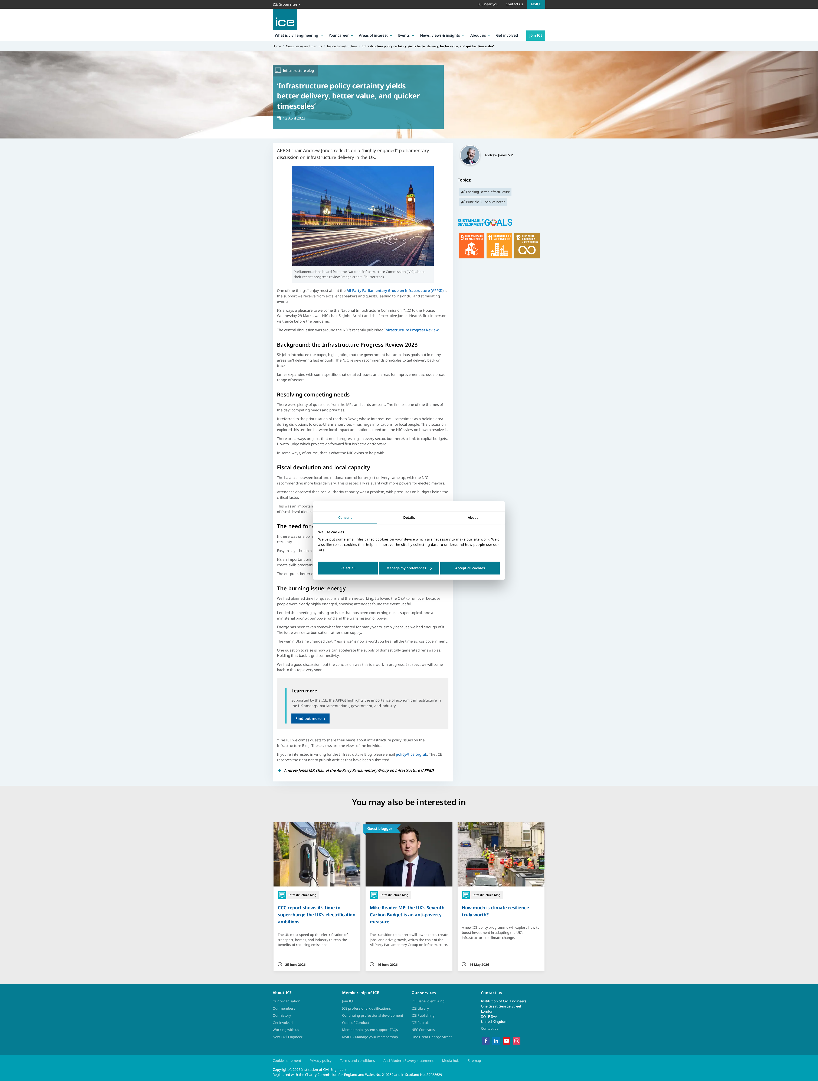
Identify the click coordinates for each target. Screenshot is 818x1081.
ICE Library (420, 1008)
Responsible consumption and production (527, 245)
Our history (282, 1015)
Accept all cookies (470, 568)
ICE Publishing (423, 1015)
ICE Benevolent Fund (428, 1001)
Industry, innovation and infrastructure (471, 245)
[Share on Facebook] (7, 521)
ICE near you (488, 4)
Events (404, 35)
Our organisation (286, 1001)
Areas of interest (373, 35)
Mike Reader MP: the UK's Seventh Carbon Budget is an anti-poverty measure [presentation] (407, 914)
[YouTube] (506, 1041)
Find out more (308, 718)
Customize (409, 568)
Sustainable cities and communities (499, 245)
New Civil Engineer (287, 1037)
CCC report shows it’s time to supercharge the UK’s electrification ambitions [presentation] (316, 914)
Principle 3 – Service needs (485, 202)
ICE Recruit (420, 1022)
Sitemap (474, 1060)
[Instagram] (516, 1041)
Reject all (348, 568)
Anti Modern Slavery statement (408, 1060)
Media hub (450, 1060)
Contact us (514, 4)
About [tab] (473, 517)
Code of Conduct (355, 1022)
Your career (339, 35)
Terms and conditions (357, 1060)
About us (478, 35)
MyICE (536, 4)
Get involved (507, 35)
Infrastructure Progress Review (411, 329)
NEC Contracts (423, 1029)
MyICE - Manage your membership (370, 1037)
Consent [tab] (345, 517)
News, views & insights (440, 35)
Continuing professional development (372, 1015)
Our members (284, 1008)
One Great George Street (432, 1037)
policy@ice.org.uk (411, 754)
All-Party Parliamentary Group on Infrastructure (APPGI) (395, 290)
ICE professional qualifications (366, 1008)
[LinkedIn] (496, 1041)
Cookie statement (287, 1060)
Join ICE (535, 35)
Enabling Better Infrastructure (488, 192)
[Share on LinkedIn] (7, 532)
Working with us (286, 1029)
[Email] (7, 554)
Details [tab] (409, 517)
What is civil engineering (296, 35)
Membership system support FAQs (370, 1029)
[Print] (7, 565)
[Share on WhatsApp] (7, 543)
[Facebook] (486, 1041)
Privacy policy (320, 1060)
